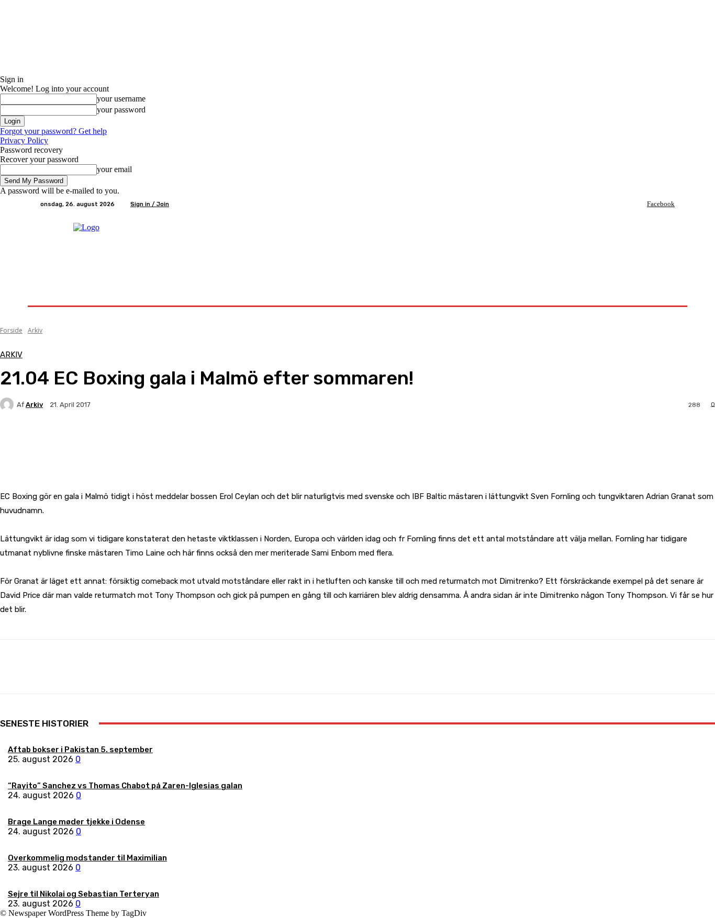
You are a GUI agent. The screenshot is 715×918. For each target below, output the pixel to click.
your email (114, 169)
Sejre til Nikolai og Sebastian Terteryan (83, 894)
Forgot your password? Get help (53, 131)
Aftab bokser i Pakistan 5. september (80, 749)
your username (121, 98)
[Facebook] (639, 204)
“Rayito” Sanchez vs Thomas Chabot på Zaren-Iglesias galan (125, 785)
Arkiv (35, 330)
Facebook (661, 204)
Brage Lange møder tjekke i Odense (76, 821)
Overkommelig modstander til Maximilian (87, 858)
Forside (11, 330)
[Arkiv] (8, 404)
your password (121, 109)
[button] (662, 293)
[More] (246, 441)
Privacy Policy (24, 140)
